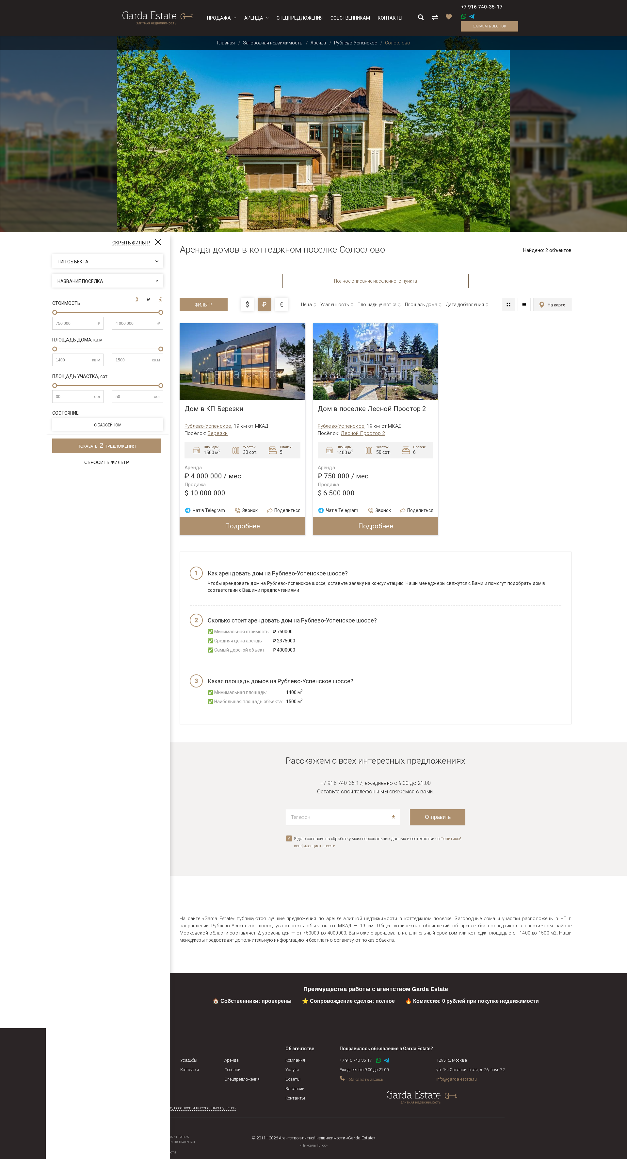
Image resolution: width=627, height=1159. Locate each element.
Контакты (295, 1098)
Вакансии (294, 1088)
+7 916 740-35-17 (482, 7)
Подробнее (242, 526)
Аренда (231, 1060)
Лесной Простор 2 (363, 433)
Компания (295, 1060)
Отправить (438, 817)
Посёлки (232, 1069)
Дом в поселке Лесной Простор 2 (372, 409)
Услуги (292, 1069)
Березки (218, 433)
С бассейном (107, 425)
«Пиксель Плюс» (314, 1145)
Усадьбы (188, 1060)
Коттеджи (189, 1069)
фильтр (203, 304)
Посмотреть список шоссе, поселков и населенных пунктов (179, 1107)
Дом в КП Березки (214, 409)
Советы (292, 1079)
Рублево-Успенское (208, 426)
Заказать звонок (489, 26)
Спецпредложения (242, 1079)
